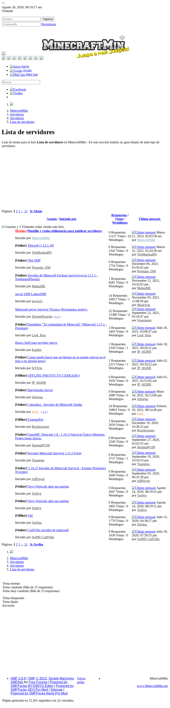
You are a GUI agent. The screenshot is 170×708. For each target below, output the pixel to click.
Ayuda (27, 70)
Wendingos (120, 222)
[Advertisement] (85, 180)
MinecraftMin (41, 238)
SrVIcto (37, 368)
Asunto (52, 219)
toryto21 (37, 301)
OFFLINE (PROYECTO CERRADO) (54, 375)
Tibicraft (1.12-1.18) (40, 245)
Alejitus (37, 522)
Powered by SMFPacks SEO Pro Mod (42, 687)
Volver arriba (81, 680)
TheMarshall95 (42, 252)
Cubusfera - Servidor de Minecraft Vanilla (54, 404)
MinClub (31, 74)
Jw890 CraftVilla (43, 537)
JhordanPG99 (41, 445)
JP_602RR (144, 351)
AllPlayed (38, 479)
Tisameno (38, 460)
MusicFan (143, 305)
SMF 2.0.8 (18, 678)
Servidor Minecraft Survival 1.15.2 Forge (54, 453)
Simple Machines (61, 678)
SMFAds (17, 682)
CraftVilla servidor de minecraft (48, 530)
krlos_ (36, 411)
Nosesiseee (144, 320)
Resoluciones (40, 426)
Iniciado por (67, 219)
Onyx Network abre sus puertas (48, 486)
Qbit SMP (34, 260)
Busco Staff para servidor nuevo (36, 342)
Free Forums (38, 682)
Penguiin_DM (41, 267)
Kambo (36, 350)
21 (26, 211)
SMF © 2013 (37, 678)
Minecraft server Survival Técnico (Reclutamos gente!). (51, 309)
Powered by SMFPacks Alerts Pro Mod (39, 693)
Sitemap (56, 689)
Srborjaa (37, 397)
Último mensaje (150, 219)
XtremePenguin (42, 316)
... (22, 211)
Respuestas (119, 215)
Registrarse (48, 24)
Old (30, 515)
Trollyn (36, 493)
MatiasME (38, 286)
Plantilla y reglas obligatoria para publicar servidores (64, 231)
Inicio (25, 66)
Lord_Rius (39, 335)
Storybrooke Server (40, 390)
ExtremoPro (35, 419)
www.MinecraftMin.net (152, 686)
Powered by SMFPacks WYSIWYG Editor (39, 684)
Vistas (119, 219)
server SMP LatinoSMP (30, 294)
